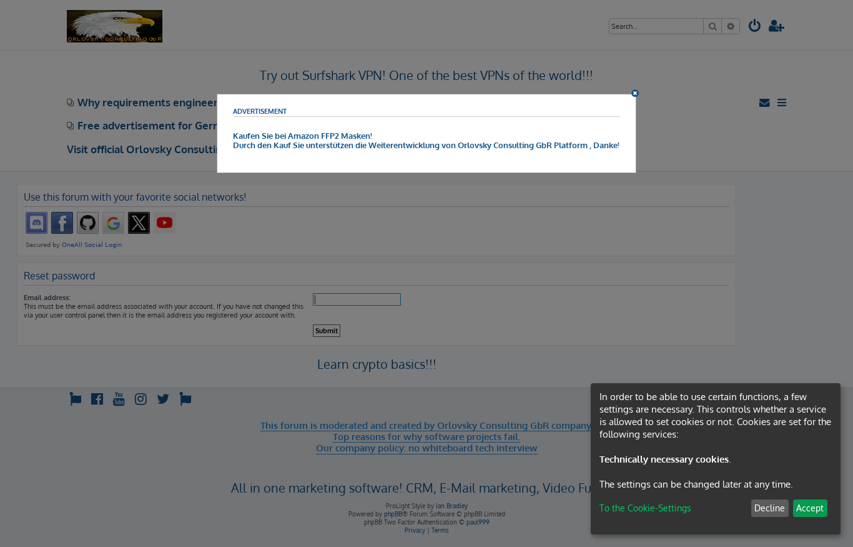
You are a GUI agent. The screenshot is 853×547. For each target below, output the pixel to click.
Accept (810, 508)
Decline (769, 508)
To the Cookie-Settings (645, 508)
